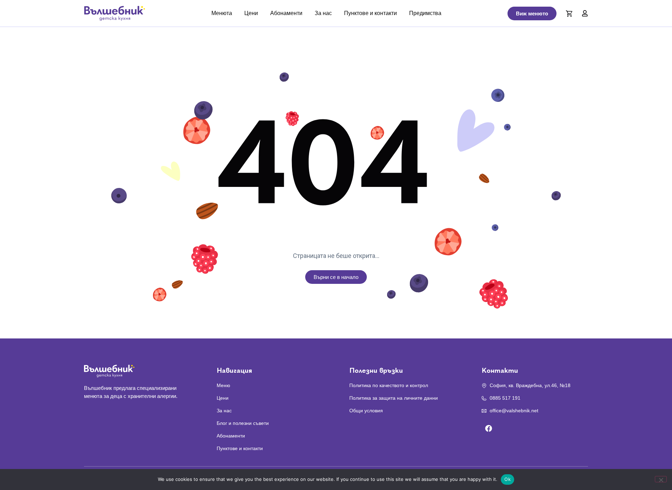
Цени (251, 13)
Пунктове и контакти (370, 13)
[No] (661, 479)
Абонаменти (286, 13)
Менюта (221, 13)
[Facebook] (489, 428)
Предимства (425, 13)
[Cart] (569, 13)
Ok (507, 479)
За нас (323, 13)
